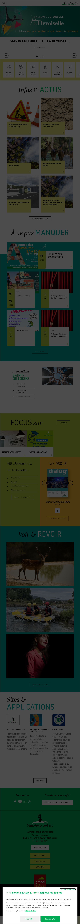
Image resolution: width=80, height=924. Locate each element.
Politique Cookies (30, 911)
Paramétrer (29, 919)
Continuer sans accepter (68, 889)
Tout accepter (50, 919)
